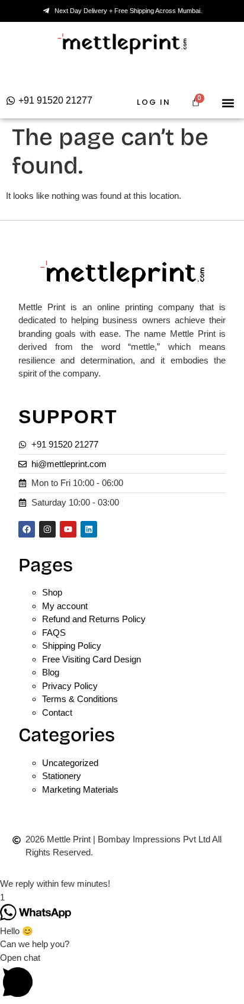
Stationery (61, 776)
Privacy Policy (70, 686)
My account (65, 606)
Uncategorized (70, 763)
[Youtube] (68, 529)
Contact (57, 712)
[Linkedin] (89, 529)
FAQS (54, 633)
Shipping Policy (71, 646)
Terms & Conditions (80, 699)
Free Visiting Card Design (91, 659)
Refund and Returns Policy (94, 619)
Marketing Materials (80, 789)
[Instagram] (47, 529)
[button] (228, 102)
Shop (52, 592)
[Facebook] (26, 529)
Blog (50, 672)
